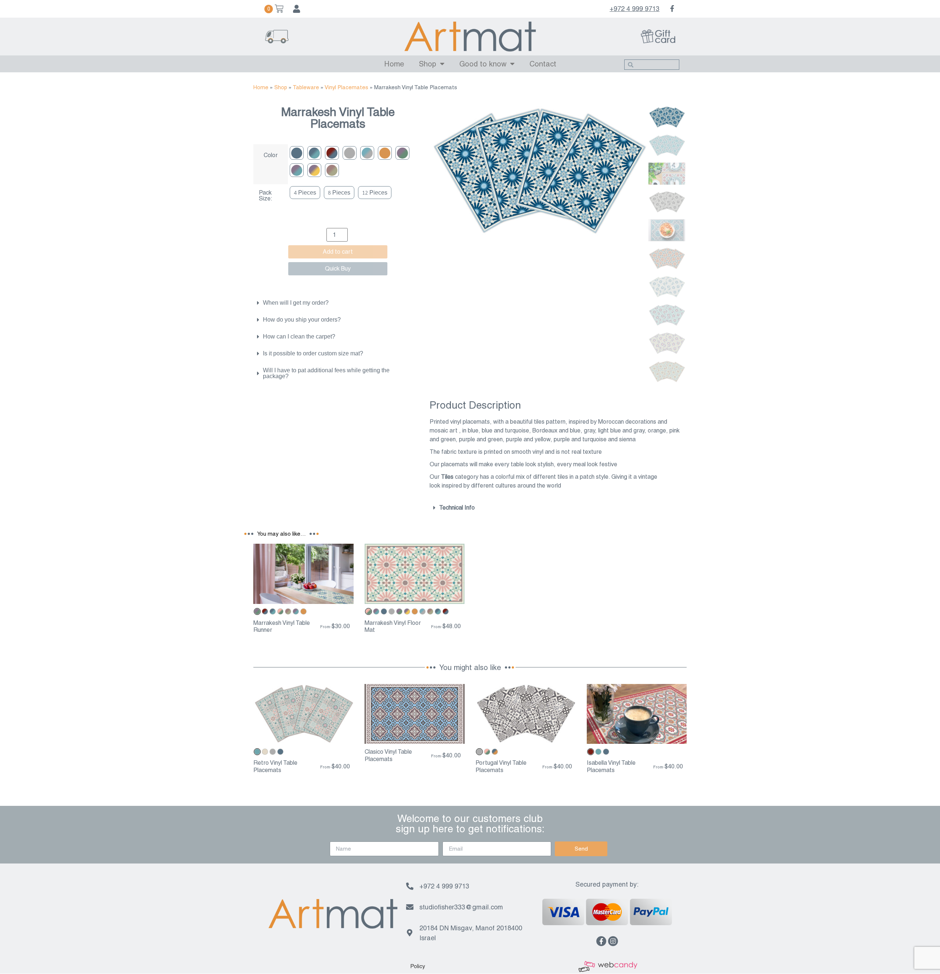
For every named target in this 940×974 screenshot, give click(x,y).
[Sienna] (332, 170)
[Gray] (349, 152)
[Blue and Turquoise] (314, 152)
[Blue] (296, 152)
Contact (542, 63)
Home (394, 63)
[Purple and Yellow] (314, 170)
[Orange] (384, 152)
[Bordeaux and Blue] (332, 152)
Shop (427, 63)
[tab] (334, 302)
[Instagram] (613, 941)
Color (271, 155)
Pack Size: (265, 196)
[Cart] (274, 9)
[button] (417, 966)
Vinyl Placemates (346, 87)
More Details (303, 597)
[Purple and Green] (402, 152)
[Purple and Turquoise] (296, 170)
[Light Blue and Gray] (367, 152)
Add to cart (338, 251)
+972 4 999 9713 (634, 8)
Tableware (306, 87)
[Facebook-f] (601, 941)
